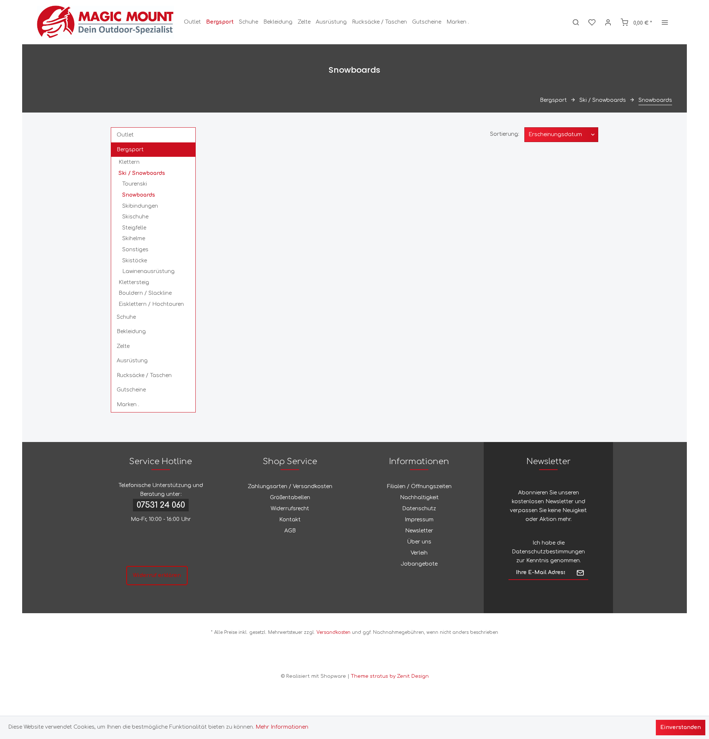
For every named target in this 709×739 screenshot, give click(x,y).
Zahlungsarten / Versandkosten (290, 486)
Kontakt (290, 519)
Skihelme (133, 238)
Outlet (125, 135)
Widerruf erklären (157, 575)
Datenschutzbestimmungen (548, 552)
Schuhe (126, 317)
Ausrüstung (132, 360)
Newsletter (419, 530)
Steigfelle (134, 228)
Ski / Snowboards (142, 173)
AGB (290, 530)
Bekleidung (131, 331)
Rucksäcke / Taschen (144, 375)
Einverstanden (680, 727)
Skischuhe (135, 217)
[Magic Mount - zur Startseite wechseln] (105, 22)
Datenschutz (419, 508)
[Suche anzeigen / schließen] (575, 22)
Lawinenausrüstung (148, 271)
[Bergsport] (219, 22)
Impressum (419, 519)
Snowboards (138, 195)
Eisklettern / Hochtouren (151, 304)
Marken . (128, 404)
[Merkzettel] (592, 22)
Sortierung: (504, 134)
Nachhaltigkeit (419, 497)
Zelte (123, 346)
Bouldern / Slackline (145, 293)
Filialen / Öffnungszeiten (419, 486)
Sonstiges (135, 249)
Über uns (419, 542)
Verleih (419, 553)
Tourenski (134, 184)
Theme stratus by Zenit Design (390, 676)
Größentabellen (290, 497)
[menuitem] (192, 22)
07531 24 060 (161, 505)
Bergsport (130, 149)
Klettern (129, 162)
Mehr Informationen (282, 727)
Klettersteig (134, 282)
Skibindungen (140, 206)
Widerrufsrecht (290, 508)
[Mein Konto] (608, 22)
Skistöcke (134, 260)
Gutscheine (131, 390)
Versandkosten (333, 632)
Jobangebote (419, 564)
